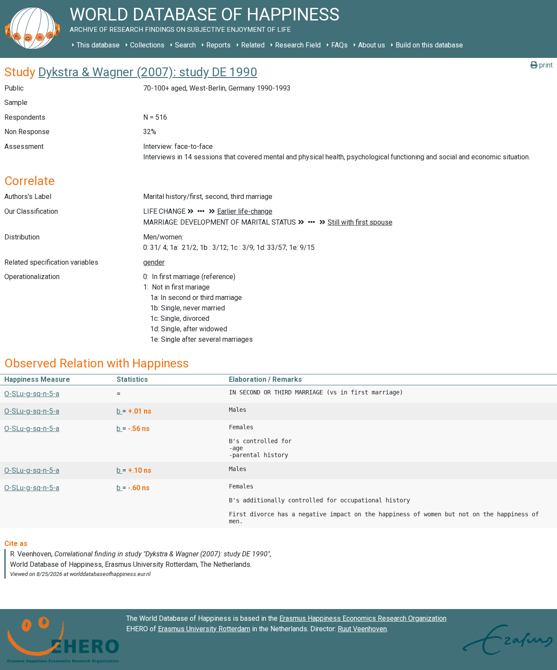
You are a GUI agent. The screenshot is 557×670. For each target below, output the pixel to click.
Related (253, 45)
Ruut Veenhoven (362, 629)
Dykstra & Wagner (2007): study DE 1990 (147, 72)
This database (98, 45)
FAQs (339, 45)
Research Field (298, 45)
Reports (218, 45)
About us (371, 45)
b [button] (119, 411)
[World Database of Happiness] (35, 29)
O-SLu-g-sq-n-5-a (31, 394)
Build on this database (429, 45)
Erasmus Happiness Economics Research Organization (362, 618)
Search (185, 45)
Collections (147, 45)
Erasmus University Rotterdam (204, 629)
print (545, 65)
